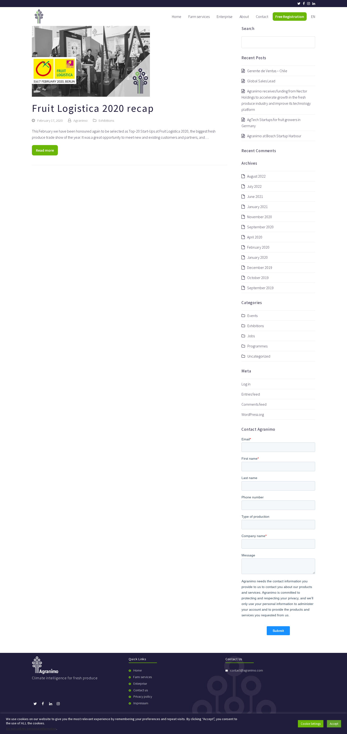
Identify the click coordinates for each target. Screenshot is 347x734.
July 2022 (254, 186)
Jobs (251, 336)
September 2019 (260, 287)
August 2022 (256, 176)
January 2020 (257, 257)
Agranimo (80, 120)
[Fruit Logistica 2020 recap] (91, 60)
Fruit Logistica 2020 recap (93, 108)
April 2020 (254, 237)
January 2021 (257, 206)
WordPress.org (252, 414)
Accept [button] (334, 724)
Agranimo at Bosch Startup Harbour (274, 135)
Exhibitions (106, 120)
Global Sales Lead (261, 81)
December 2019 (259, 267)
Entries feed (250, 394)
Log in (245, 384)
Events (252, 315)
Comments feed (254, 404)
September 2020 (260, 227)
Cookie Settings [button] (311, 724)
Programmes (257, 346)
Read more (45, 150)
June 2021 (255, 196)
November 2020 (259, 216)
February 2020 (258, 247)
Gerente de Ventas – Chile (267, 70)
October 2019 (258, 277)
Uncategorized (258, 356)
